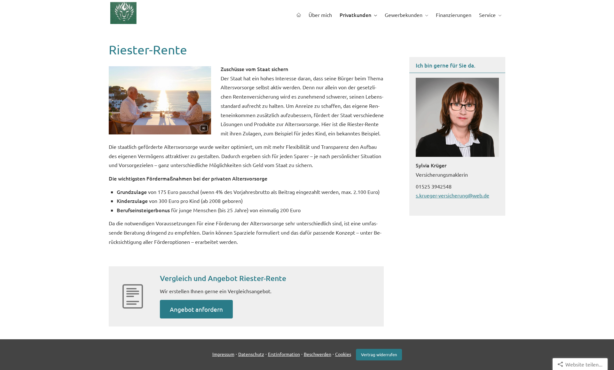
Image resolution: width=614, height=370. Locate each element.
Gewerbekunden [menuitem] (403, 15)
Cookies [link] (343, 354)
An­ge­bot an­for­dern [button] (196, 309)
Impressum (223, 354)
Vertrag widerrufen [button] (379, 354)
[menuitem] (299, 15)
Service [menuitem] (487, 15)
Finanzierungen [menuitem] (453, 15)
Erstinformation (284, 354)
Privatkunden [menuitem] (355, 14)
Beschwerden (317, 354)
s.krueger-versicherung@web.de (452, 195)
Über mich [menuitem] (320, 15)
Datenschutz (251, 354)
